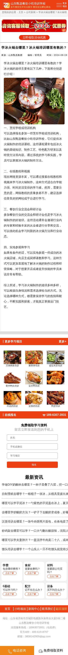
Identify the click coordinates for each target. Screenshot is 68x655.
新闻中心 (34, 608)
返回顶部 (61, 608)
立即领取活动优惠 (34, 37)
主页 (20, 12)
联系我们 (47, 608)
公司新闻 (31, 12)
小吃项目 (20, 608)
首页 (6, 608)
